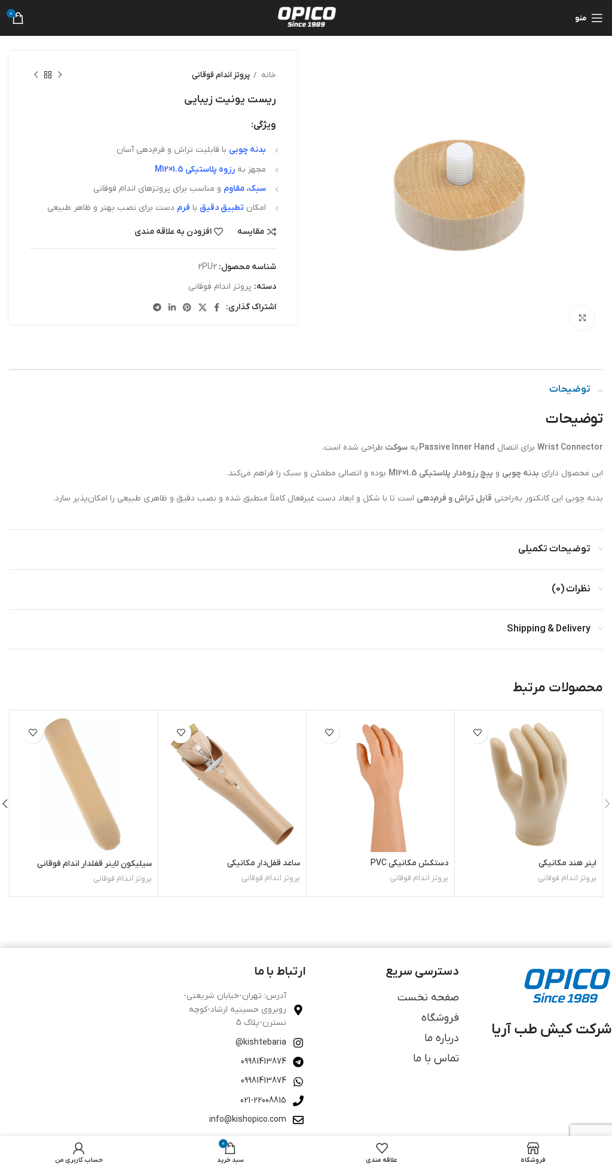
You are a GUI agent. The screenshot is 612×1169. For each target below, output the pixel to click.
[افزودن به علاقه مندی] (477, 732)
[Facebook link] (216, 307)
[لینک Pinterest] (187, 307)
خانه (267, 75)
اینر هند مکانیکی (567, 863)
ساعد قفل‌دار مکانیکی (263, 863)
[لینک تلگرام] (157, 307)
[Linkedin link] (172, 307)
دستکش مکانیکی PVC (409, 863)
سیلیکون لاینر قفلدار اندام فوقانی (94, 863)
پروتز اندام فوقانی (221, 75)
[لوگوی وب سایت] (306, 17)
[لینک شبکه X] (202, 307)
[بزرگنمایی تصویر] (582, 318)
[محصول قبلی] (60, 75)
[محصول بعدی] (36, 75)
